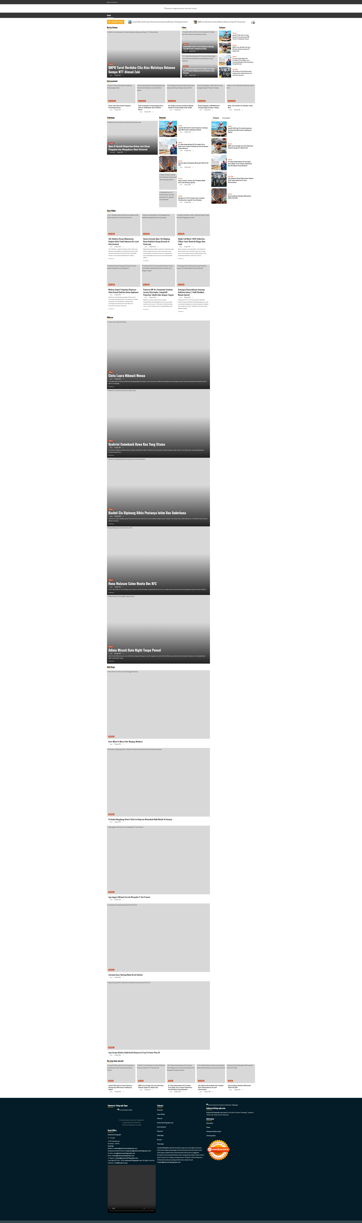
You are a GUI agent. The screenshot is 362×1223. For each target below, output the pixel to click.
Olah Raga (111, 736)
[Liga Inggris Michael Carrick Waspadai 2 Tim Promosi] (158, 860)
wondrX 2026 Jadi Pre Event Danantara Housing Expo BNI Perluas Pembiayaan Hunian (160, 22)
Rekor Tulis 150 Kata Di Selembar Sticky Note (240, 107)
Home (109, 15)
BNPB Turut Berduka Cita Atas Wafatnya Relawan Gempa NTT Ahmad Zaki (221, 22)
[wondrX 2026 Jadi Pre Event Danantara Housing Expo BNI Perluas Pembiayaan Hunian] (225, 36)
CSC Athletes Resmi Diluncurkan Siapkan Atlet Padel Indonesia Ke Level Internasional (242, 73)
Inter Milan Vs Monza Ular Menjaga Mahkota (125, 741)
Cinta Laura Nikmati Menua (126, 375)
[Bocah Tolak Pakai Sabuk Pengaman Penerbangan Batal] (121, 93)
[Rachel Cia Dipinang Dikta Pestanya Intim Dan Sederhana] (126, 459)
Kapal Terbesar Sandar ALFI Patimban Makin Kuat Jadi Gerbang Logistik (191, 181)
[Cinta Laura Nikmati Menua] (116, 322)
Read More (111, 258)
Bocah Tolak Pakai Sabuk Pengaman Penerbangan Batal (119, 107)
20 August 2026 (152, 297)
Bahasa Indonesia (112, 2)
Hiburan (111, 372)
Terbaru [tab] (215, 118)
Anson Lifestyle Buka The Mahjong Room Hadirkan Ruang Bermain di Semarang (156, 241)
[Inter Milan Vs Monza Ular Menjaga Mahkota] (158, 704)
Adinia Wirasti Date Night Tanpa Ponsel (134, 650)
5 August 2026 (120, 152)
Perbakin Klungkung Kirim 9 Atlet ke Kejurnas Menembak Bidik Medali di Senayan (140, 819)
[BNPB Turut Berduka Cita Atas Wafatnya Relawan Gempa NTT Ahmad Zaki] (143, 54)
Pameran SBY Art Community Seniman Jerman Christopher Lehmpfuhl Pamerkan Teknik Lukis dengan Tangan (158, 292)
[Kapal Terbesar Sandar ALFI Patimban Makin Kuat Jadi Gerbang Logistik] (168, 181)
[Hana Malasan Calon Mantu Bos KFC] (120, 527)
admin (111, 75)
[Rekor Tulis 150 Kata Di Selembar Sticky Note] (241, 93)
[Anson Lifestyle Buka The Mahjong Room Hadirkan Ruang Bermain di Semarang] (158, 225)
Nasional (111, 64)
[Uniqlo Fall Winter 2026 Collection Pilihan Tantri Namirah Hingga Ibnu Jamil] (193, 225)
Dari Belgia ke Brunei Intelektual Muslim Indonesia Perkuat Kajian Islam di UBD (180, 107)
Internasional (112, 101)
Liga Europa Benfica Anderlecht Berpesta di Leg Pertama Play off (134, 1052)
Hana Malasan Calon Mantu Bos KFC (132, 583)
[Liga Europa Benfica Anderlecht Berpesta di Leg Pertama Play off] (158, 1015)
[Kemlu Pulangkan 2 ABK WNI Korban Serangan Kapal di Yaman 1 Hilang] (211, 93)
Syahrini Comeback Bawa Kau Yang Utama (136, 444)
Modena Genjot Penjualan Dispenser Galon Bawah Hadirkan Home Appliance (123, 291)
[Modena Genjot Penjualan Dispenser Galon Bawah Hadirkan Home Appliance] (123, 276)
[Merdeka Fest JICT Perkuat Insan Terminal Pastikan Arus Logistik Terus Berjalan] (168, 199)
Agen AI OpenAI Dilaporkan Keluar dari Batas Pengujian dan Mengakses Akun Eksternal (129, 147)
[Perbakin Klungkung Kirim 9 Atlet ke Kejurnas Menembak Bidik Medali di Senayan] (158, 782)
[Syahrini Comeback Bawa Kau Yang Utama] (121, 390)
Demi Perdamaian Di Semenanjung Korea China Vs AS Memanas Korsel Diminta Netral (150, 108)
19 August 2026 (117, 587)
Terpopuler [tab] (225, 118)
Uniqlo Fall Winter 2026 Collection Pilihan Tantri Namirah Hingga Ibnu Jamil (191, 241)
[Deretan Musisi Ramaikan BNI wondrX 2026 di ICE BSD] (168, 164)
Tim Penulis (112, 152)
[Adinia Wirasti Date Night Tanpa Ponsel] (120, 596)
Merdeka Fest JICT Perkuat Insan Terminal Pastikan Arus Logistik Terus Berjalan (191, 199)
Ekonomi (186, 44)
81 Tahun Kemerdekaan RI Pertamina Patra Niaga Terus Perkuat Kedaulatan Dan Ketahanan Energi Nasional (199, 71)
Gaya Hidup (235, 69)
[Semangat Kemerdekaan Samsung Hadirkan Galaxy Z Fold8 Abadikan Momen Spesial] (193, 276)
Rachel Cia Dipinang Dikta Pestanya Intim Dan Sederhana (147, 512)
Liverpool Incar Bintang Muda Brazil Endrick (125, 974)
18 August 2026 (117, 653)
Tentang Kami (211, 1135)
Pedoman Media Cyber (213, 1131)
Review (159, 1139)
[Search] (254, 15)
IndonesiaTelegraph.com (165, 1122)
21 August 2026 (177, 110)
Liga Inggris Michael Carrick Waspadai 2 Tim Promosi (129, 897)
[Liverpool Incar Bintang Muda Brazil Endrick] (158, 937)
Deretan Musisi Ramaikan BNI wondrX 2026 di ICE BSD (193, 164)
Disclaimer (209, 1123)
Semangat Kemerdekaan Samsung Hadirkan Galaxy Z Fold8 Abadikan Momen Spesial (191, 292)
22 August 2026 (117, 75)
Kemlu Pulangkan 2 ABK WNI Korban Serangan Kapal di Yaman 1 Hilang (209, 107)
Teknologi (111, 143)
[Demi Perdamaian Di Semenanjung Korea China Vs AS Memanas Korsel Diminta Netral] (151, 93)
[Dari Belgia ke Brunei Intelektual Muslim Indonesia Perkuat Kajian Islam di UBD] (181, 93)
